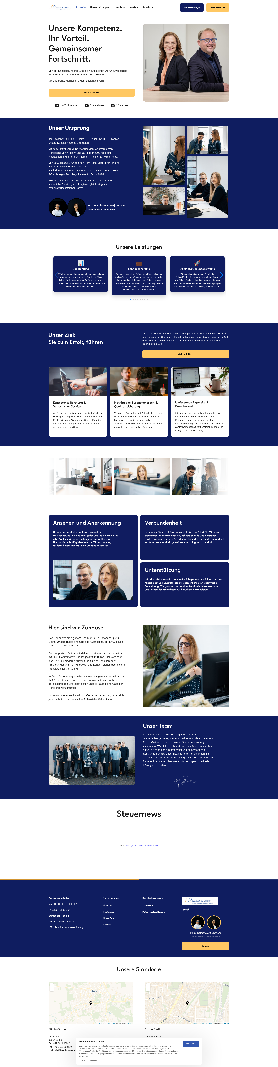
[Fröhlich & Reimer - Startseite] (200, 901)
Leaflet (99, 1023)
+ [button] (52, 985)
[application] (91, 1003)
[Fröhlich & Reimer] (61, 8)
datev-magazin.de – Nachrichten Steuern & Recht (142, 846)
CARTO (129, 1023)
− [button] (52, 989)
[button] (221, 275)
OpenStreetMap (110, 1023)
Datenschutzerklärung (88, 1060)
